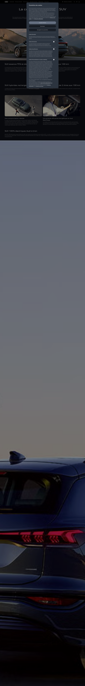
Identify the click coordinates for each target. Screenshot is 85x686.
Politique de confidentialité (38, 18)
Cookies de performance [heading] (33, 49)
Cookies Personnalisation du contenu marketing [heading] (38, 59)
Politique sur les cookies (39, 86)
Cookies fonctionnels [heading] (33, 41)
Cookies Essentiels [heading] (32, 34)
